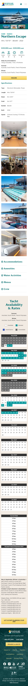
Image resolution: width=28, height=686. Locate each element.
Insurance (20, 654)
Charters (22, 650)
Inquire (14, 78)
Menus (7, 282)
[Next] (26, 26)
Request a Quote (14, 644)
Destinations (10, 654)
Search (9, 34)
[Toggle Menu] (25, 4)
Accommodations (13, 261)
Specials (9, 658)
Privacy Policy (18, 658)
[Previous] (1, 26)
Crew (6, 289)
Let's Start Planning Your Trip (14, 621)
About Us (7, 650)
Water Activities (12, 275)
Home (3, 34)
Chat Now (19, 639)
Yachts (15, 650)
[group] (14, 16)
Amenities (9, 268)
